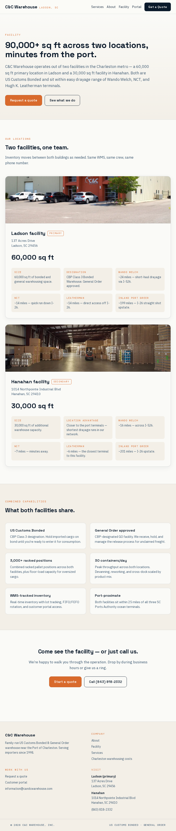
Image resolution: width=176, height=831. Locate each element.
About (111, 7)
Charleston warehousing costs (111, 759)
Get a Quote (157, 7)
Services (97, 7)
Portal (136, 7)
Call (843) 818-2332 (105, 682)
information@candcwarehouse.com (28, 789)
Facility (124, 7)
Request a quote (23, 100)
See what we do (62, 100)
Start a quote (65, 682)
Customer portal (16, 782)
